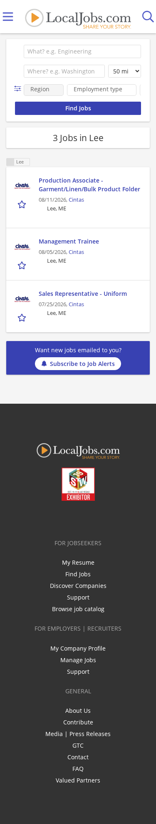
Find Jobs (78, 574)
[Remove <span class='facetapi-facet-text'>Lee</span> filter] (10, 162)
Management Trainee (69, 241)
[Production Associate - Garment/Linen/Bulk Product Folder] (22, 186)
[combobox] (82, 51)
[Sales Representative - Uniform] (22, 299)
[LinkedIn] (73, 518)
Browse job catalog (78, 609)
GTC (78, 745)
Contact (78, 757)
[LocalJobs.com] (78, 17)
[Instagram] (100, 518)
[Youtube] (86, 518)
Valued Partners (78, 780)
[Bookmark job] (22, 204)
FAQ (78, 769)
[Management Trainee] (22, 247)
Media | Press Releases (78, 734)
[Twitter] (59, 518)
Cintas (76, 199)
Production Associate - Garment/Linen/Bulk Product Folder (89, 184)
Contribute (78, 722)
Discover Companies (78, 586)
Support (78, 597)
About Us (78, 710)
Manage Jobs (78, 660)
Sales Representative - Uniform (83, 293)
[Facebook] (45, 518)
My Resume (78, 562)
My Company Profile (78, 648)
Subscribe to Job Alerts (82, 364)
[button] (19, 88)
